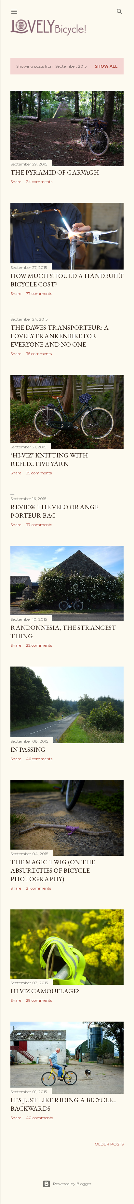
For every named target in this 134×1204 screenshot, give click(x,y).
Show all (106, 66)
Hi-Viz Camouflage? (44, 991)
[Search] (120, 10)
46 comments (39, 758)
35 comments (39, 353)
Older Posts (109, 1144)
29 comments (39, 1000)
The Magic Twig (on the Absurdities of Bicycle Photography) (52, 870)
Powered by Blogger (72, 1183)
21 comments (38, 888)
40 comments (39, 1117)
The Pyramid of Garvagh (54, 172)
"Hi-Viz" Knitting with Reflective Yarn (49, 459)
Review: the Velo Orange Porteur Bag (54, 511)
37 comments (39, 524)
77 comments (39, 293)
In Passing (28, 749)
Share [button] (15, 181)
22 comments (39, 645)
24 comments (39, 181)
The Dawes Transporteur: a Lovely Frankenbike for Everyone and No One (59, 336)
